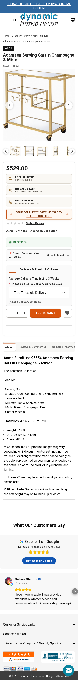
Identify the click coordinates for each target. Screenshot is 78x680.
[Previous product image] (9, 105)
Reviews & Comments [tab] (32, 346)
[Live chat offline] (68, 670)
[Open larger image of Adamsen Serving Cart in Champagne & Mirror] (39, 105)
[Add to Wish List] (67, 313)
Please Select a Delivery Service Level (37, 284)
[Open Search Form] (15, 20)
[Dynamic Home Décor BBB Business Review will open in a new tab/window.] (58, 657)
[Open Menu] (5, 20)
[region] (39, 151)
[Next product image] (68, 105)
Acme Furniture (40, 36)
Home (6, 36)
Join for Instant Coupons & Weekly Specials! (32, 643)
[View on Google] (8, 581)
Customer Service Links (19, 624)
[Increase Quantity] (24, 313)
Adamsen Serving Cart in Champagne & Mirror (26, 41)
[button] (15, 151)
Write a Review (25, 223)
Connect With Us (14, 634)
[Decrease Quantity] (10, 313)
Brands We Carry (21, 36)
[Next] (72, 151)
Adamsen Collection (43, 231)
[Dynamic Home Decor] (39, 20)
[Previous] (6, 151)
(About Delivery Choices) (25, 302)
